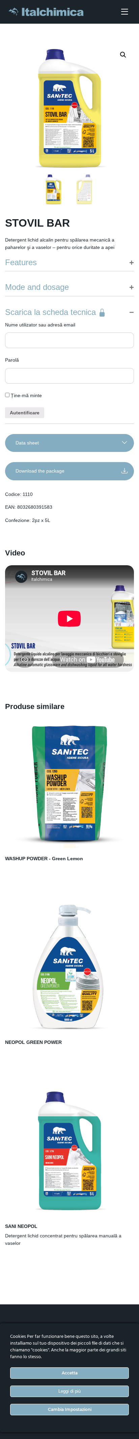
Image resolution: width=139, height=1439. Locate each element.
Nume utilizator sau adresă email (40, 324)
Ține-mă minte (25, 395)
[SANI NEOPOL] (69, 1151)
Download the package (40, 471)
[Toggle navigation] (124, 12)
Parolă (12, 360)
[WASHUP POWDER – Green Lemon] (69, 783)
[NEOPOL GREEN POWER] (69, 967)
